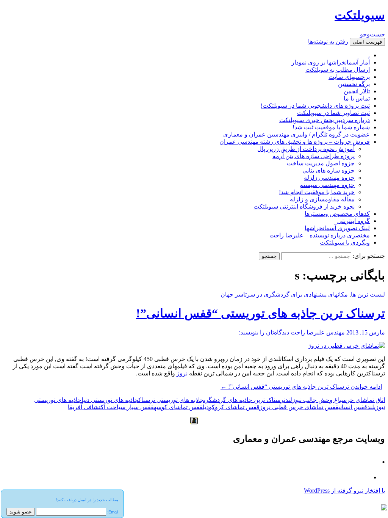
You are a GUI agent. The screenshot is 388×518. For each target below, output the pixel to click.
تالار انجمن (357, 91)
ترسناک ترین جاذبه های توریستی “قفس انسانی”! (260, 313)
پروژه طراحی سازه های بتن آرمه (313, 156)
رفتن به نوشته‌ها (328, 41)
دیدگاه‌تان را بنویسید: (264, 332)
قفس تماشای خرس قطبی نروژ (299, 407)
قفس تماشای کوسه (178, 407)
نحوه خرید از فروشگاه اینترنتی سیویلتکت (304, 206)
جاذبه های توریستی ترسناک (171, 400)
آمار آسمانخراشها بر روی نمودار (330, 62)
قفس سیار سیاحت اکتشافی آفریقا (111, 407)
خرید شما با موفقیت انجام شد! (317, 192)
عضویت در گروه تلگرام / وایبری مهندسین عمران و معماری (296, 134)
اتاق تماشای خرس (363, 400)
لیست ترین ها (368, 294)
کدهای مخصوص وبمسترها (337, 213)
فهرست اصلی (367, 42)
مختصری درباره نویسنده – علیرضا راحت (319, 235)
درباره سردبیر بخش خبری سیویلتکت (324, 120)
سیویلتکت (360, 15)
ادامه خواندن (301, 386)
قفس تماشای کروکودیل (231, 407)
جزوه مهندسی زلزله (329, 177)
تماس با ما (357, 98)
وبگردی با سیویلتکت (345, 242)
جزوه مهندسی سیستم (327, 185)
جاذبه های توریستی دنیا (109, 400)
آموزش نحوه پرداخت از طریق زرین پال (306, 149)
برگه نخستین (354, 84)
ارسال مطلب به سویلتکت (337, 69)
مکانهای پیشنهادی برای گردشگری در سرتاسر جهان (284, 294)
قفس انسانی (352, 407)
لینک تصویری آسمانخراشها (337, 228)
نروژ (182, 373)
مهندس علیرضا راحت (318, 332)
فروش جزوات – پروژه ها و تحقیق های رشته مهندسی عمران (294, 141)
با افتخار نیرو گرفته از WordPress (344, 490)
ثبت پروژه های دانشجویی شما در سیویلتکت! (315, 105)
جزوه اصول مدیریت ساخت (321, 163)
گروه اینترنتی (353, 221)
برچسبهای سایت (349, 77)
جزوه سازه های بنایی (328, 170)
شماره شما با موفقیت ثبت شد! (331, 127)
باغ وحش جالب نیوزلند (313, 400)
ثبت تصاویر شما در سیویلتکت (333, 113)
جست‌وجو (372, 34)
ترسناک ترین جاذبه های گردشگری (244, 400)
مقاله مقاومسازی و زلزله (322, 199)
